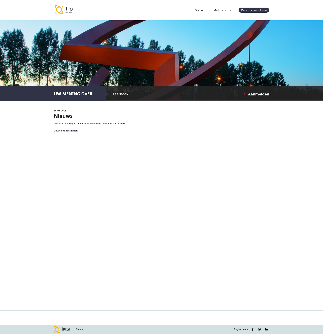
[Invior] (62, 329)
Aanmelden (258, 94)
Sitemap (80, 329)
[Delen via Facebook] (252, 329)
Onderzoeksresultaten (254, 10)
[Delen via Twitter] (259, 329)
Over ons (200, 10)
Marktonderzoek (223, 10)
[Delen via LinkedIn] (266, 329)
